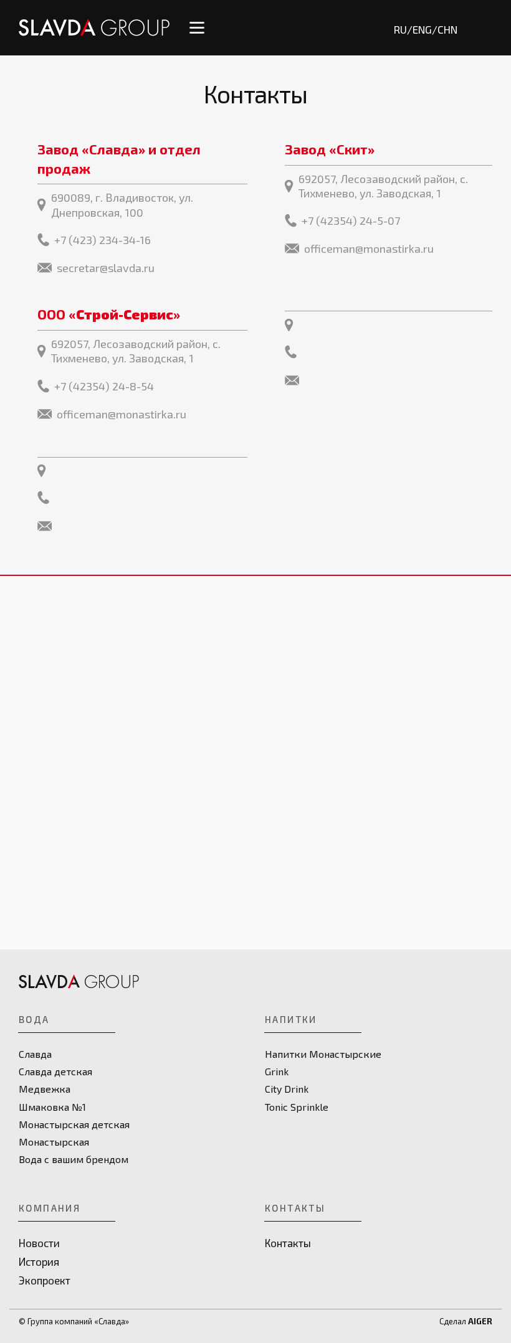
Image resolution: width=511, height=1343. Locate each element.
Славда (35, 1054)
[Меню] (196, 28)
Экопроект (44, 1280)
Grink (277, 1071)
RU (400, 29)
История (39, 1261)
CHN (447, 29)
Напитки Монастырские (323, 1054)
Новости (39, 1243)
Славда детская (55, 1071)
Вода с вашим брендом (73, 1159)
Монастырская (54, 1141)
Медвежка (44, 1089)
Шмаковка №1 (52, 1107)
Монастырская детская (74, 1124)
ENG (422, 29)
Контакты (288, 1243)
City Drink (286, 1089)
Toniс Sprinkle (296, 1107)
